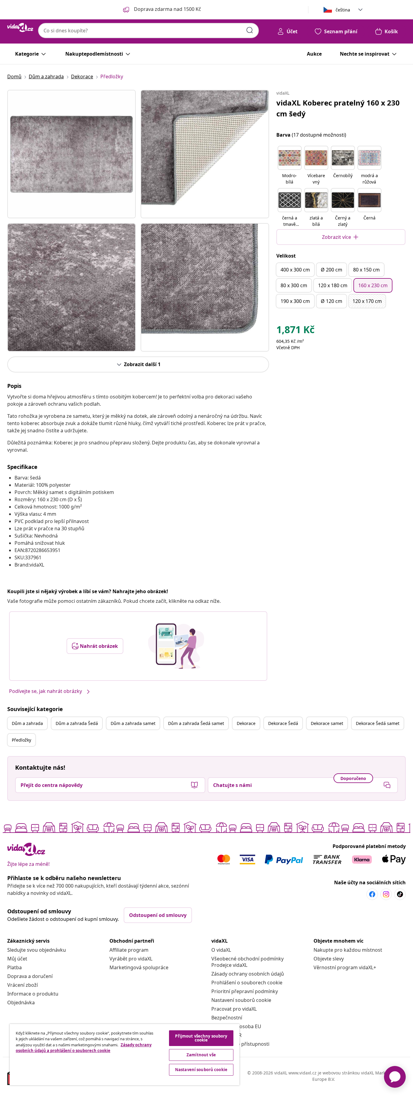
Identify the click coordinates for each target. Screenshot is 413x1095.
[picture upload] (176, 646)
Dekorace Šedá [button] (283, 723)
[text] (295, 331)
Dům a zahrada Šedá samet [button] (196, 723)
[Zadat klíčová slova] (250, 30)
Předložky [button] (21, 740)
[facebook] (372, 894)
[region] (124, 1054)
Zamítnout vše (201, 1055)
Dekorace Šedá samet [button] (377, 723)
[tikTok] (400, 894)
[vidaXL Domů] (20, 27)
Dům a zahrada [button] (27, 723)
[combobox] (148, 30)
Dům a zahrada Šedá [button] (77, 723)
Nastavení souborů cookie (241, 1000)
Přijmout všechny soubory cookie (201, 1038)
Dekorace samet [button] (327, 723)
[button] (290, 166)
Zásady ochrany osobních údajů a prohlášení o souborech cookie (83, 1048)
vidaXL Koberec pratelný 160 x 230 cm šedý (338, 108)
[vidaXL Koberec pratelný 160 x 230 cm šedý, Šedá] (71, 154)
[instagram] (386, 894)
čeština (343, 10)
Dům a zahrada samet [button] (133, 723)
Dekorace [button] (246, 723)
